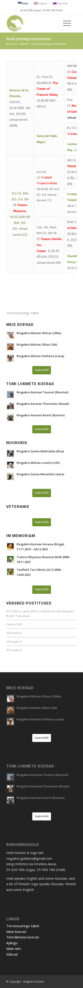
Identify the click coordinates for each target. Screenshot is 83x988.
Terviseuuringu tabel (22, 313)
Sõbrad (12, 954)
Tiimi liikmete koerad (22, 937)
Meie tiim (13, 948)
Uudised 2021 (14, 624)
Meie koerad (16, 931)
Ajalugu (12, 942)
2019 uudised (13, 641)
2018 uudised (13, 650)
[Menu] (64, 23)
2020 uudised (13, 633)
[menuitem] (23, 3)
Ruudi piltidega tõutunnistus (28, 39)
